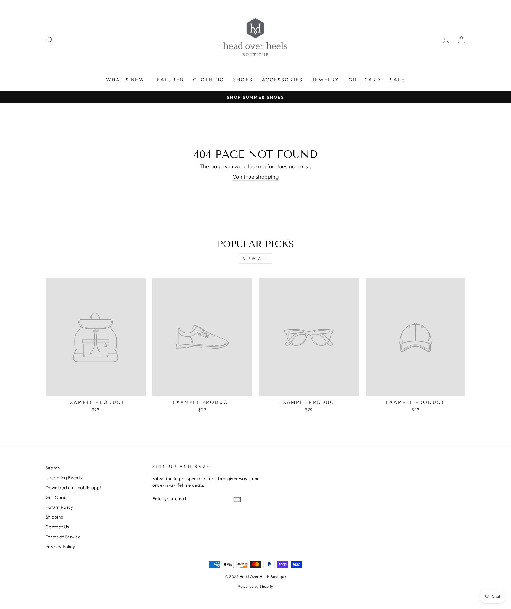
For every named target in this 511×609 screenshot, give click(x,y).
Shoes (243, 79)
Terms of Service (63, 537)
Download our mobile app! (73, 487)
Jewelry (325, 79)
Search (53, 468)
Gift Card (364, 79)
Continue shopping (255, 176)
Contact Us (57, 526)
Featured (169, 79)
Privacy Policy (60, 546)
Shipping (55, 517)
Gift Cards (56, 497)
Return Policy (59, 507)
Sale (397, 79)
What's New (125, 79)
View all (255, 258)
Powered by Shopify (255, 586)
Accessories (282, 79)
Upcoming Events (64, 477)
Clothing (208, 79)
